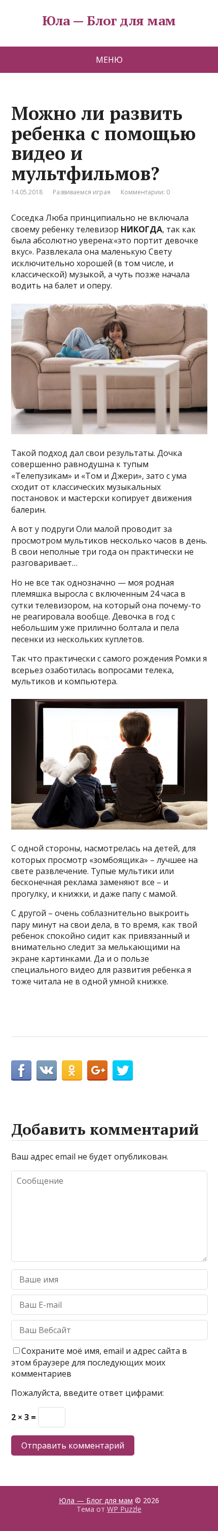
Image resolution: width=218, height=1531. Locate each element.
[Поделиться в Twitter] (123, 1070)
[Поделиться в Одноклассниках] (72, 1070)
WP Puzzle (124, 1509)
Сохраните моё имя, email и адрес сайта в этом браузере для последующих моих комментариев (99, 1362)
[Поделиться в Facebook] (21, 1070)
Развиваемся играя (82, 192)
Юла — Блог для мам (109, 20)
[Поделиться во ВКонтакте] (47, 1070)
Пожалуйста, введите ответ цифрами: (87, 1392)
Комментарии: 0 (145, 192)
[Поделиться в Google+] (97, 1070)
